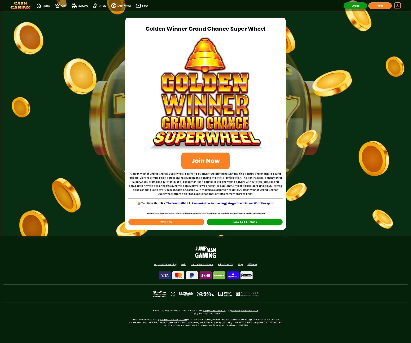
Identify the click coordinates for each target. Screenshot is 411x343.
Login (355, 6)
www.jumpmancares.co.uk (244, 310)
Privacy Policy (225, 264)
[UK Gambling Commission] (205, 294)
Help (183, 264)
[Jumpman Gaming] (205, 257)
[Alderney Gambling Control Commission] (247, 294)
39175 (139, 322)
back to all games (245, 222)
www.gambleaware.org (214, 310)
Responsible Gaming (165, 264)
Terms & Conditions (202, 264)
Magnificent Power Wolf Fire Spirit (251, 203)
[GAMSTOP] (186, 294)
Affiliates (252, 264)
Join (380, 6)
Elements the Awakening (209, 203)
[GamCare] (159, 294)
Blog (240, 264)
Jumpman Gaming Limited (173, 319)
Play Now (166, 222)
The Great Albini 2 (178, 203)
